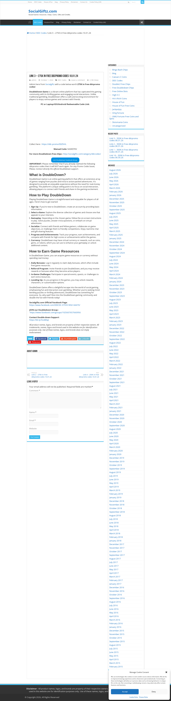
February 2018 (116, 537)
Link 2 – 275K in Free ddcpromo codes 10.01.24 (42, 375)
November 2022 (116, 332)
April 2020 (114, 443)
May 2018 (113, 526)
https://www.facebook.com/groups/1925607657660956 (55, 312)
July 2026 (113, 173)
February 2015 (116, 666)
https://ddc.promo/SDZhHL (54, 144)
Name (32, 412)
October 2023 (115, 292)
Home (30, 2)
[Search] (142, 2)
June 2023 (114, 306)
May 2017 (113, 569)
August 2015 (115, 645)
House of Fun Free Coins (123, 105)
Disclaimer (74, 2)
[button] (166, 672)
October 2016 (115, 594)
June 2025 (114, 220)
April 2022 (114, 357)
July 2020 (113, 432)
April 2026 (114, 184)
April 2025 (114, 227)
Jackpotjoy (117, 109)
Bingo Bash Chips (120, 69)
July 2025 (113, 216)
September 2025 (117, 209)
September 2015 (117, 641)
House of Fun (48, 2)
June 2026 (114, 177)
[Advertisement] (65, 53)
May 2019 (113, 483)
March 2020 (114, 447)
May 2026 (113, 180)
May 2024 (113, 267)
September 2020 (117, 425)
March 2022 (114, 360)
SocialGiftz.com (42, 11)
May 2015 (113, 655)
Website (33, 428)
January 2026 (115, 195)
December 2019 (116, 458)
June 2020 (114, 436)
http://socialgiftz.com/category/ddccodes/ (82, 154)
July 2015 (113, 648)
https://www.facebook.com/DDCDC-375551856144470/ (54, 305)
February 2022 (116, 364)
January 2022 (115, 368)
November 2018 (116, 504)
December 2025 (116, 198)
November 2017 (116, 547)
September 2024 (117, 252)
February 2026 (116, 191)
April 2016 (114, 616)
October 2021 (115, 378)
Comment (34, 390)
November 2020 (116, 418)
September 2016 (117, 598)
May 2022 (113, 353)
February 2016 (116, 623)
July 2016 (113, 605)
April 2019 (114, 486)
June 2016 (114, 609)
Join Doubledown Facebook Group (65, 160)
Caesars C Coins (119, 77)
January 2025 (115, 238)
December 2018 (116, 501)
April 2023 (114, 314)
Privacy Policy (143, 697)
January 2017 (115, 583)
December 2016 (116, 587)
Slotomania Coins (120, 122)
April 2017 (114, 573)
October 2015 (115, 637)
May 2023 (113, 310)
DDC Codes (38, 2)
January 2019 (115, 497)
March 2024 (114, 274)
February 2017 (116, 580)
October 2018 (115, 508)
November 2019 (116, 461)
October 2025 (115, 206)
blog (56, 2)
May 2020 (113, 440)
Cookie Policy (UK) (95, 2)
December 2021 (116, 371)
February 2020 (116, 450)
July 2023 (113, 303)
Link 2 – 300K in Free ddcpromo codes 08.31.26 (123, 145)
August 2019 (115, 472)
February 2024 (116, 278)
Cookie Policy (133, 697)
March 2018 (114, 533)
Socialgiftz (49, 84)
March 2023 (114, 317)
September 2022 (117, 339)
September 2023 (117, 296)
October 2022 (115, 335)
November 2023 (116, 288)
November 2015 (116, 634)
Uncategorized (118, 125)
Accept (124, 692)
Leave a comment (78, 80)
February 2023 (116, 321)
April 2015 (114, 659)
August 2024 (115, 256)
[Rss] (128, 2)
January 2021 (115, 411)
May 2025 (113, 224)
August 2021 (115, 386)
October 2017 (115, 551)
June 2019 (114, 479)
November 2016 (116, 591)
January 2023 (115, 324)
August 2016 (115, 601)
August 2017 (115, 558)
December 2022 (116, 328)
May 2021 (113, 396)
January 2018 (115, 540)
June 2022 (114, 350)
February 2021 (116, 407)
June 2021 (114, 393)
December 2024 (116, 242)
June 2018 (114, 522)
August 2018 (115, 515)
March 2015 (114, 663)
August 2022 (115, 342)
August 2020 (115, 429)
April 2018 (114, 530)
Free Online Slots (120, 91)
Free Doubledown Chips (123, 87)
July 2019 (113, 476)
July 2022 (113, 346)
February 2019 (116, 494)
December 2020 (116, 414)
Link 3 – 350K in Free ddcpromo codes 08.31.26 (123, 139)
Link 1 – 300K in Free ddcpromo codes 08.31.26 (123, 150)
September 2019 (117, 468)
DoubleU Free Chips (121, 84)
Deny (154, 692)
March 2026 (114, 188)
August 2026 (115, 170)
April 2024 (114, 270)
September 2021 (117, 382)
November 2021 (116, 375)
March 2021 (114, 404)
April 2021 (114, 400)
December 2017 (116, 544)
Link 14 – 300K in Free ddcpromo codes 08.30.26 (124, 156)
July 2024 (113, 260)
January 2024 (115, 281)
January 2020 (115, 454)
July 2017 (113, 562)
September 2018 (117, 512)
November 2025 (116, 202)
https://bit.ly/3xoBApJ (39, 320)
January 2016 (115, 627)
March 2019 (114, 490)
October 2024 (115, 249)
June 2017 (114, 565)
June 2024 (114, 263)
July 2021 (113, 389)
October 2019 (115, 465)
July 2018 (113, 519)
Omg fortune (118, 113)
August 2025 (115, 213)
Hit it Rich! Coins (119, 98)
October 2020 (115, 422)
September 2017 (117, 555)
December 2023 (116, 285)
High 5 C (116, 95)
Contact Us (83, 2)
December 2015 (116, 630)
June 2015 (114, 652)
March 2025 (114, 231)
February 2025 (116, 234)
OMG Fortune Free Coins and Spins (124, 117)
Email (32, 420)
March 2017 (114, 576)
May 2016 (113, 612)
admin (33, 80)
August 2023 (115, 299)
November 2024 (116, 245)
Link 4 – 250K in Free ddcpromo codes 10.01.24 (89, 375)
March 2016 (114, 619)
